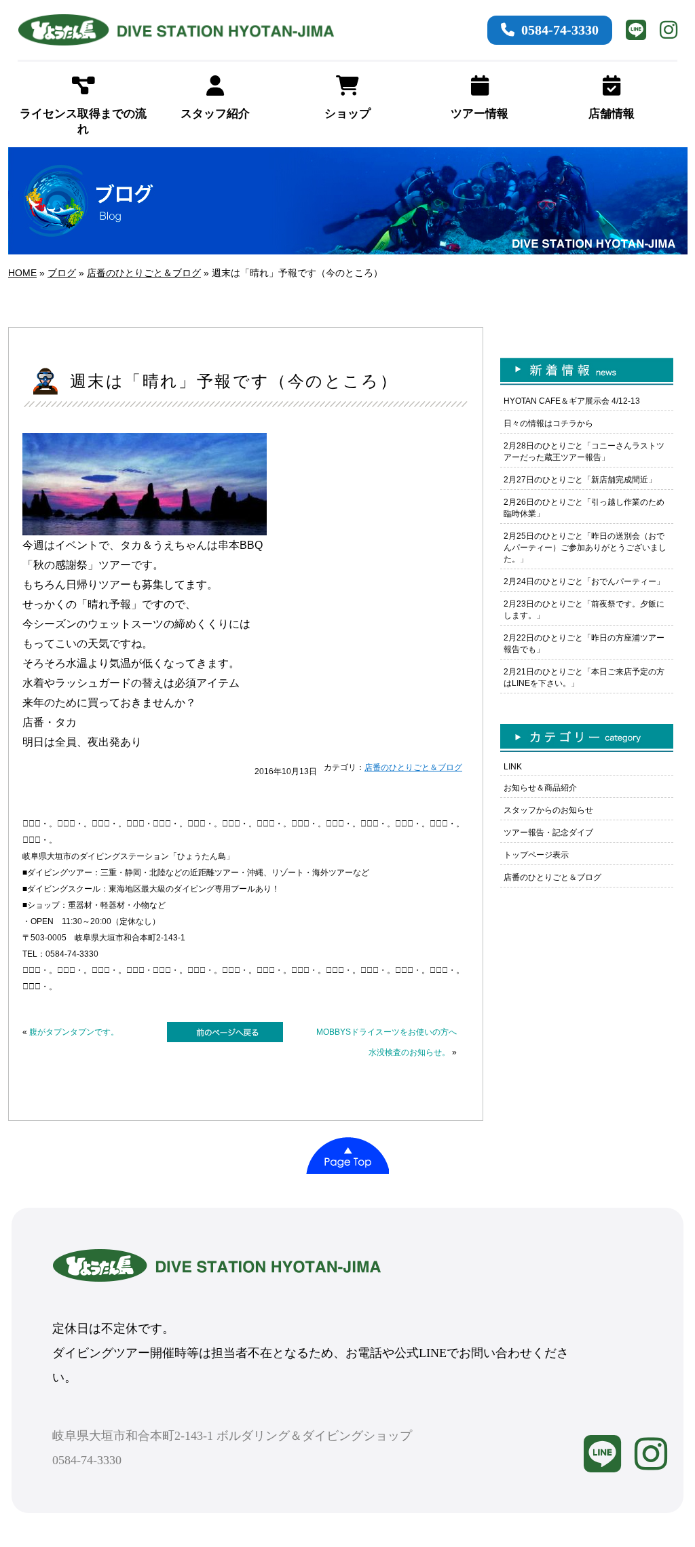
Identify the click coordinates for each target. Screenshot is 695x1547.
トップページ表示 (536, 855)
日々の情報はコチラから (548, 423)
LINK (513, 766)
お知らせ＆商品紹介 (540, 787)
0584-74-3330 (560, 29)
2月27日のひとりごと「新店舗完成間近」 (580, 479)
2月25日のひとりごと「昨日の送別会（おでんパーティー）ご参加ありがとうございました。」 (585, 547)
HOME (22, 272)
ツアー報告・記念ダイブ (548, 832)
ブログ (62, 272)
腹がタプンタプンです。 (74, 1032)
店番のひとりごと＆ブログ (144, 272)
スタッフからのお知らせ (548, 810)
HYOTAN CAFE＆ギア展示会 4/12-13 (572, 401)
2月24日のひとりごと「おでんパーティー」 (584, 581)
